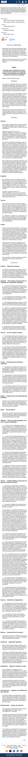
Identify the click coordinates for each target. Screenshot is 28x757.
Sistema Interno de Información (11, 747)
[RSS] (7, 751)
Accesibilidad (9, 746)
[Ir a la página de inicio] (4, 2)
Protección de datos (17, 746)
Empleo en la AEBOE (14, 748)
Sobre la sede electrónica (12, 745)
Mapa (19, 745)
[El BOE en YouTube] (21, 751)
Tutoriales (21, 747)
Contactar (4, 745)
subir (24, 740)
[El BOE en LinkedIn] (18, 751)
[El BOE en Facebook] (14, 751)
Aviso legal (24, 745)
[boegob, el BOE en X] (10, 751)
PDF (6, 39)
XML (13, 39)
